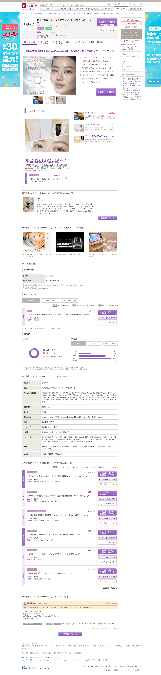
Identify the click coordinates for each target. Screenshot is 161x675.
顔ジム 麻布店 (103, 660)
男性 (94, 343)
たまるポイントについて (129, 44)
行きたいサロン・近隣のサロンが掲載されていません (131, 82)
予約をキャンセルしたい (130, 95)
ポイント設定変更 (127, 49)
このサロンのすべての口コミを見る (106, 628)
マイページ (131, 4)
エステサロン (120, 9)
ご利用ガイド (139, 670)
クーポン (125, 64)
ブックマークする (108, 30)
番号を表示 (46, 383)
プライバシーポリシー (126, 670)
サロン (124, 58)
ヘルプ (140, 4)
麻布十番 (81, 646)
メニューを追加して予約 (107, 318)
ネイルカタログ (91, 9)
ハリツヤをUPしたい (117, 646)
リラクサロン (106, 9)
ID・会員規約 (107, 670)
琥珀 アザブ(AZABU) (93, 660)
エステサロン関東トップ (54, 13)
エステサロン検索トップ (116, 4)
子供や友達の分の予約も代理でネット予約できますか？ (131, 91)
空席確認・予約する (106, 23)
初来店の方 (50, 300)
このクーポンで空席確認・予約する (107, 312)
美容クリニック (135, 9)
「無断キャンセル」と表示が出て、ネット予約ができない (131, 98)
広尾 (94, 646)
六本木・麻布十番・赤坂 (58, 646)
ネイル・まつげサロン (76, 9)
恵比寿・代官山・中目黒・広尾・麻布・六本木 (35, 646)
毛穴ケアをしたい (103, 646)
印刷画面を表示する (110, 588)
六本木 (89, 646)
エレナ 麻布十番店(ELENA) (29, 660)
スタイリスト (126, 61)
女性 (78, 343)
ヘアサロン (47, 9)
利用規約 (115, 670)
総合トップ (25, 13)
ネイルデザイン (127, 69)
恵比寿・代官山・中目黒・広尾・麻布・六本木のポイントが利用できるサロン (64, 653)
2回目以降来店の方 (69, 300)
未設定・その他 (111, 343)
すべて (31, 300)
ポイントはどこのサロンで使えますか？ (131, 87)
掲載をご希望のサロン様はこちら (131, 666)
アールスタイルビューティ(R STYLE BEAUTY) (51, 660)
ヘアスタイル (62, 9)
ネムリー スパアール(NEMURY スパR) (76, 660)
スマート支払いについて (130, 79)
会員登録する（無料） (131, 27)
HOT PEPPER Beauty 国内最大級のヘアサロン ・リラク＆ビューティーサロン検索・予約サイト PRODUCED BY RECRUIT (29, 6)
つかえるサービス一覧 (129, 47)
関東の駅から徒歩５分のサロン (31, 653)
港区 (75, 646)
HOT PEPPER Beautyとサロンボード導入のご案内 (101, 666)
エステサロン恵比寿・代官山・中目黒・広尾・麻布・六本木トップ (83, 13)
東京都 (69, 646)
